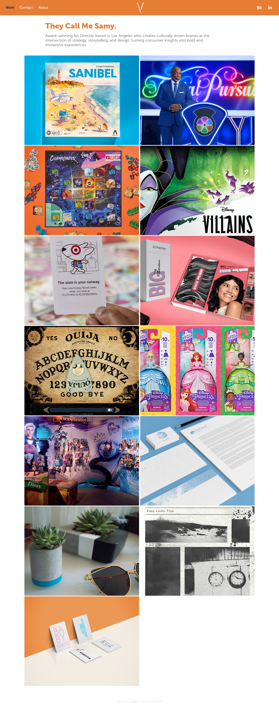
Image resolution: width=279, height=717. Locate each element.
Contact (26, 7)
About (43, 7)
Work (10, 7)
